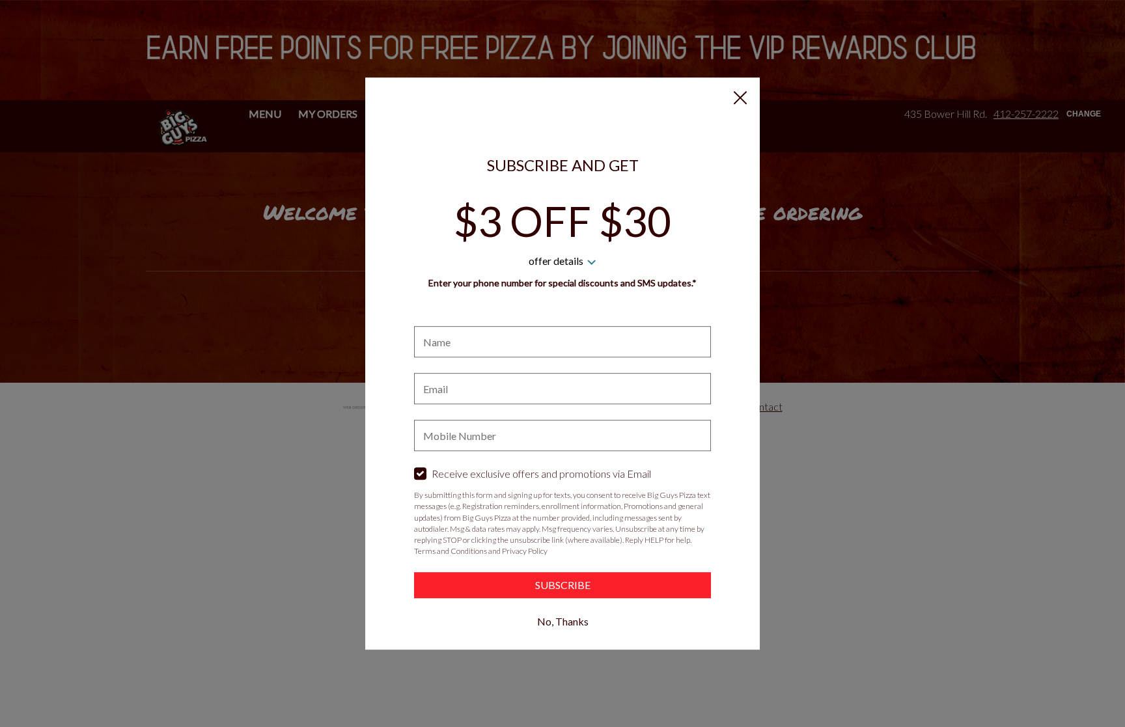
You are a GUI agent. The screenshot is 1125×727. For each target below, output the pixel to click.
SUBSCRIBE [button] (562, 585)
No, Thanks (563, 621)
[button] (740, 98)
